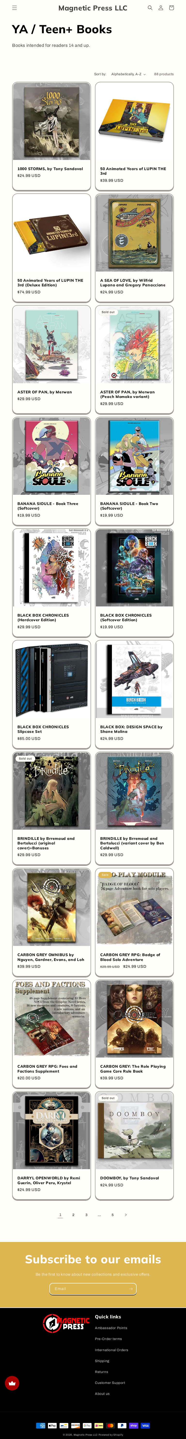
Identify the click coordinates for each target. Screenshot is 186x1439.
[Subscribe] (130, 1289)
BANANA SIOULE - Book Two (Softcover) (129, 506)
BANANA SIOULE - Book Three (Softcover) (47, 506)
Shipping (102, 1361)
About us (102, 1394)
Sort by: (100, 74)
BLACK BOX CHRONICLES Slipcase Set (43, 729)
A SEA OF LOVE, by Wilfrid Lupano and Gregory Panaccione (133, 282)
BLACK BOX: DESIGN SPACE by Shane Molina (131, 729)
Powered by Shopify (111, 1434)
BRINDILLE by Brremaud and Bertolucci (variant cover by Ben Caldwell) (132, 843)
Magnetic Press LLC (86, 1434)
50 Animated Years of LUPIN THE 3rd (133, 171)
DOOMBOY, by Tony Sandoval (129, 1178)
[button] (14, 7)
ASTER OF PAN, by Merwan (44, 392)
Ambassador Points (111, 1328)
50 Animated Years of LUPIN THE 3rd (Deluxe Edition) (50, 282)
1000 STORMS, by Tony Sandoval (50, 168)
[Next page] (125, 1214)
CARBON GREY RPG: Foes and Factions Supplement (47, 1068)
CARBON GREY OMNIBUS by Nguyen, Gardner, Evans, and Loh (50, 957)
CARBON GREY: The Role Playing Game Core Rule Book (133, 1068)
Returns (101, 1372)
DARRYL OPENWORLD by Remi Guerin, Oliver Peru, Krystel (48, 1180)
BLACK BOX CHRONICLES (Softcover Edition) (126, 617)
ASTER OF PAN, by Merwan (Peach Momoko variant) (127, 394)
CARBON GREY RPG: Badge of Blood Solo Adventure (130, 957)
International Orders (111, 1350)
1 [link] (60, 1215)
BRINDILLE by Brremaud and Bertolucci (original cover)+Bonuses (46, 843)
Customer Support (110, 1383)
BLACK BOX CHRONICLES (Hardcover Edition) (43, 617)
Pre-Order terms (108, 1339)
